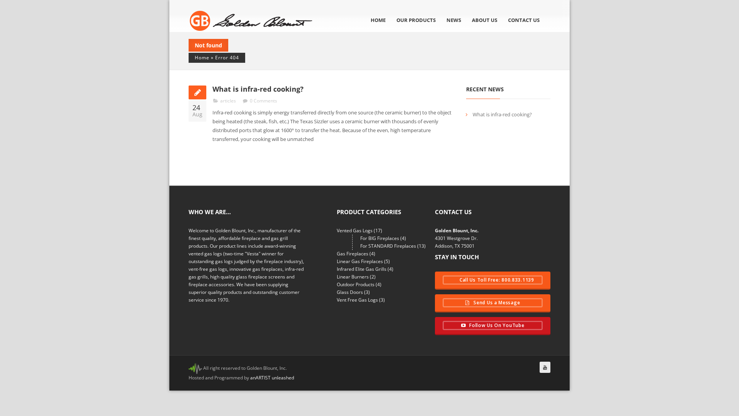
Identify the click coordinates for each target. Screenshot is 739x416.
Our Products (416, 20)
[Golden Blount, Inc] (251, 21)
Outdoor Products (356, 284)
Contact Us (524, 20)
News (453, 20)
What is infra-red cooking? (258, 89)
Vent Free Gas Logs (357, 300)
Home (378, 20)
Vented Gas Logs (355, 230)
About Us (484, 20)
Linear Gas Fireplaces (360, 261)
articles (228, 100)
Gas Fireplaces (352, 253)
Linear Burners (353, 276)
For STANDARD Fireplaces (388, 246)
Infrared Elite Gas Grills (361, 269)
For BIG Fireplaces (379, 238)
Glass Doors (350, 292)
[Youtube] (545, 367)
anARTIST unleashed (272, 377)
